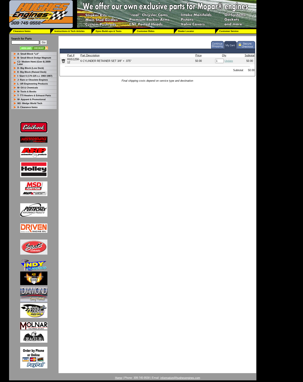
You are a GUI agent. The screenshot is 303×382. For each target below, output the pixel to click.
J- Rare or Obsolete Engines (32, 80)
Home (118, 377)
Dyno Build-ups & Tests (108, 31)
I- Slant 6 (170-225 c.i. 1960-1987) (34, 76)
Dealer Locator (186, 31)
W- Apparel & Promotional (31, 99)
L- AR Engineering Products (32, 83)
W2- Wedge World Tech (29, 103)
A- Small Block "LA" (28, 54)
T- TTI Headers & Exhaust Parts (34, 95)
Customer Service (228, 31)
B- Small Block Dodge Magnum (34, 57)
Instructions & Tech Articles (69, 31)
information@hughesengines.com (180, 377)
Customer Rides (145, 31)
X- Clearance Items (27, 107)
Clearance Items (22, 31)
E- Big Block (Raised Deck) (31, 72)
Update (228, 60)
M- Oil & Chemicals (27, 87)
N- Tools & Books (26, 91)
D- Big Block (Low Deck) (30, 68)
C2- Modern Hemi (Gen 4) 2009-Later (34, 62)
